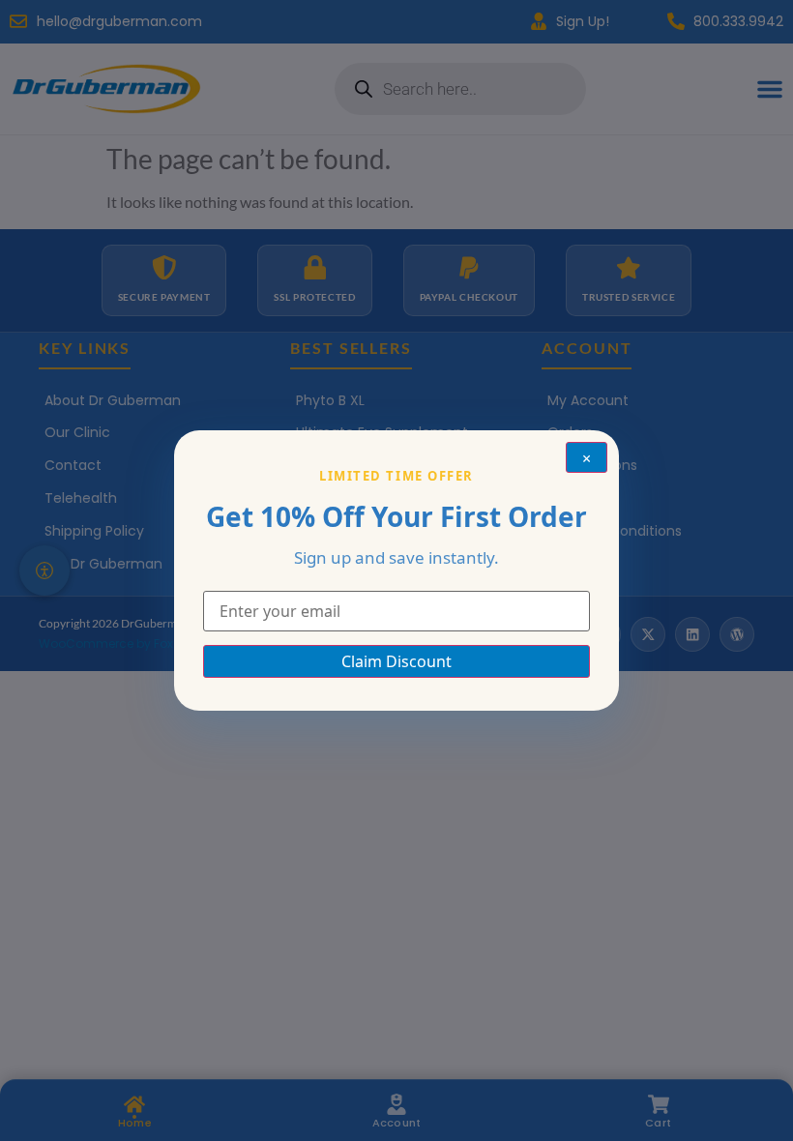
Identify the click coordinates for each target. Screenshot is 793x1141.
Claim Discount (396, 661)
